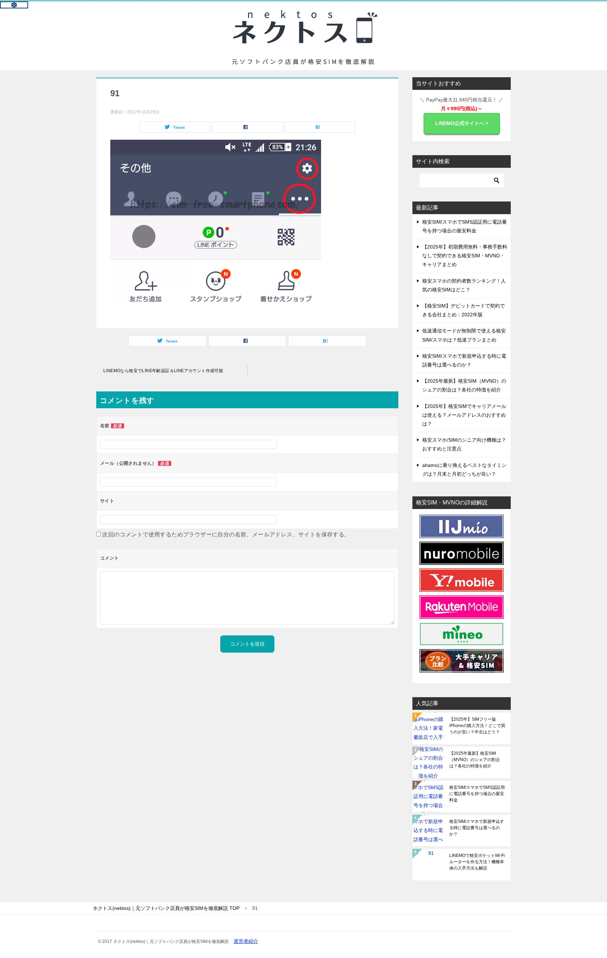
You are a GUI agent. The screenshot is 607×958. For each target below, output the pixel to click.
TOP (166, 908)
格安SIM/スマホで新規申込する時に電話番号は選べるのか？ (476, 828)
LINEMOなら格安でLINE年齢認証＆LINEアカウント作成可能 (163, 370)
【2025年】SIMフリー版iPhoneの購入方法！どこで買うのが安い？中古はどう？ (477, 725)
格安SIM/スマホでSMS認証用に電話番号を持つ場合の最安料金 (477, 793)
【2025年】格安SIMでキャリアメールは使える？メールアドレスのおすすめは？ (464, 415)
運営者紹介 (246, 941)
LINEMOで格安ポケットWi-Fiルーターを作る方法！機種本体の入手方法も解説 (477, 862)
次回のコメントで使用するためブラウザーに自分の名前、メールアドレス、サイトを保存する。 (226, 534)
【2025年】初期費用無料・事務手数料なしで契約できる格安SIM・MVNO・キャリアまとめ (464, 255)
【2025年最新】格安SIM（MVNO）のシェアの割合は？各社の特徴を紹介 (474, 759)
